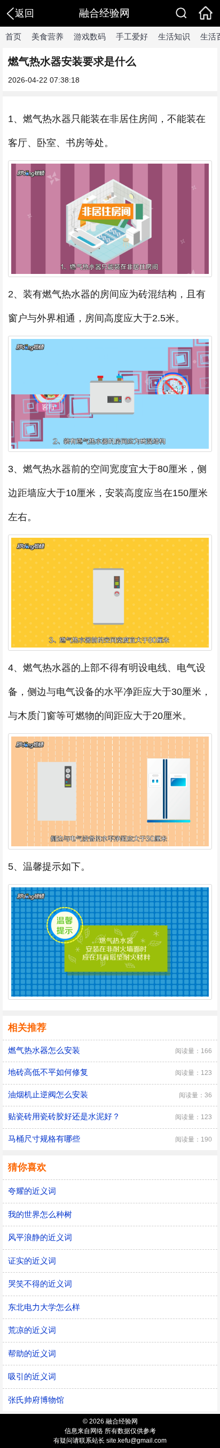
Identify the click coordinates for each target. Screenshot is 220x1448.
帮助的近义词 (32, 1353)
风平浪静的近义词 (40, 1237)
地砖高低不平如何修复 (48, 1072)
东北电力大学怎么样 (44, 1307)
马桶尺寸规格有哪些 (44, 1138)
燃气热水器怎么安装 (44, 1050)
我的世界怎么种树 (40, 1214)
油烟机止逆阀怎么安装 (48, 1094)
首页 (13, 36)
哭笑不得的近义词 (40, 1283)
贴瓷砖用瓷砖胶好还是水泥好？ (64, 1116)
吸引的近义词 (32, 1376)
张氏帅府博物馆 (36, 1399)
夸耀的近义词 (32, 1190)
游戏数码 (90, 36)
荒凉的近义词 (32, 1329)
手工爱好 (132, 36)
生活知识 (174, 36)
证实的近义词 (32, 1260)
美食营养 (48, 36)
